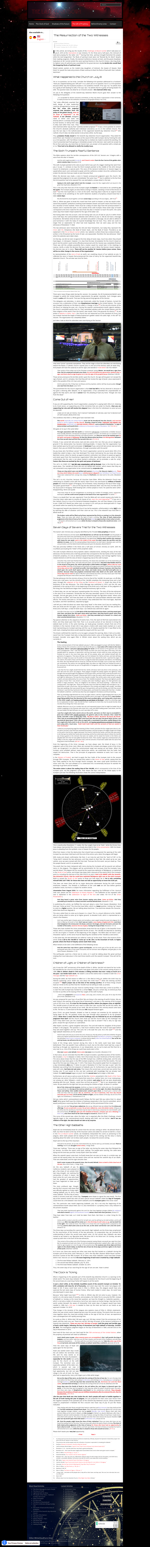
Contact (113, 24)
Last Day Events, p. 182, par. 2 (72, 1466)
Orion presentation (103, 847)
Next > (93, 1434)
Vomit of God (99, 759)
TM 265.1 (114, 426)
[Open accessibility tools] (4, 1542)
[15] (60, 982)
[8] (99, 305)
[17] (99, 1081)
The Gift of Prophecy (80, 24)
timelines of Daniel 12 (96, 582)
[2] (71, 114)
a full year (72, 1305)
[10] (70, 485)
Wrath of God (62, 872)
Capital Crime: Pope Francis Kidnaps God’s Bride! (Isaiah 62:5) (88, 1446)
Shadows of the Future (60, 24)
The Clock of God (42, 24)
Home (31, 24)
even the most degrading (100, 499)
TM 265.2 (95, 439)
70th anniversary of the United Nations (102, 1332)
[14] (100, 980)
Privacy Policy (107, 1496)
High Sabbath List (71, 976)
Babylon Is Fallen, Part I (67, 313)
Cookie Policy (107, 1500)
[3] (96, 126)
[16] (114, 1029)
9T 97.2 (112, 1429)
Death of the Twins (114, 1076)
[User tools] (118, 42)
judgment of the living (75, 582)
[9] (115, 311)
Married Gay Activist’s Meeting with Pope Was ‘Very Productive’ (78, 1464)
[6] (57, 191)
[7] (116, 198)
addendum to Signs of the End (84, 894)
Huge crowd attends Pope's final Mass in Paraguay (75, 1460)
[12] (111, 499)
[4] (116, 130)
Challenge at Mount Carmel (96, 51)
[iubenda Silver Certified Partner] (107, 1524)
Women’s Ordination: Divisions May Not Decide (73, 1444)
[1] (80, 54)
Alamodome (72, 53)
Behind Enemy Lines (99, 24)
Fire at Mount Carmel (72, 232)
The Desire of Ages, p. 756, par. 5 (72, 1470)
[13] (62, 522)
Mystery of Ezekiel (64, 757)
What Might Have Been (84, 1478)
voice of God (75, 254)
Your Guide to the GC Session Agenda (76, 1454)
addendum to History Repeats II (83, 892)
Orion (55, 230)
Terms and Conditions (107, 1504)
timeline (92, 1076)
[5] (99, 177)
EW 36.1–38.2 (79, 741)
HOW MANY (102, 368)
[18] (77, 1294)
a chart (64, 1057)
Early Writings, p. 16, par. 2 (71, 1452)
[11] (115, 494)
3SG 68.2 (70, 1394)
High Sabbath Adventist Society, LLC (107, 1492)
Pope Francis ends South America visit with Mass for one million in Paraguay (85, 1462)
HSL (62, 230)
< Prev (80, 1434)
